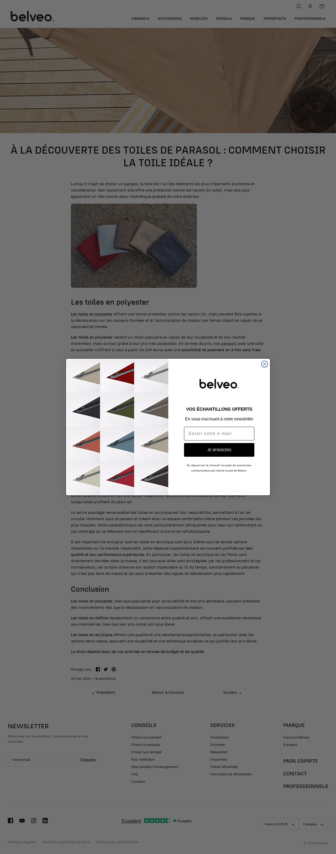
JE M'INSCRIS (219, 450)
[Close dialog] (264, 364)
